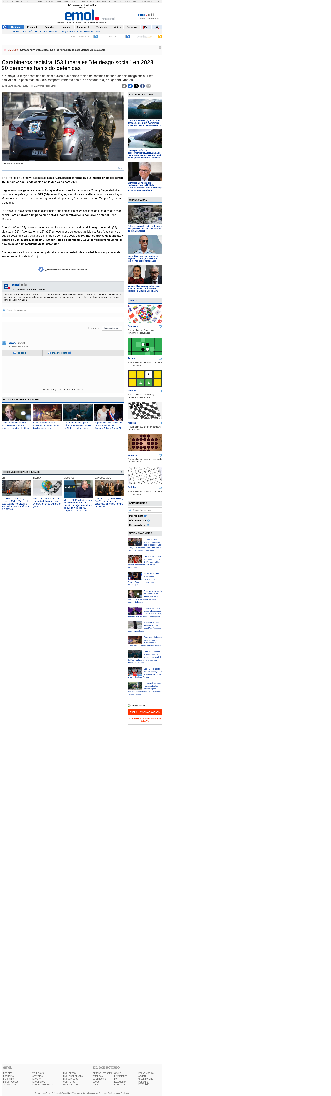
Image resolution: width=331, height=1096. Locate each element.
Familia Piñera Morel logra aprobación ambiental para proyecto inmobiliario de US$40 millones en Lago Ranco (144, 688)
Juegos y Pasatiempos (71, 31)
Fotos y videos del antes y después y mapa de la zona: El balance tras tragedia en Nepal (145, 228)
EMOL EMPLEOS (70, 1079)
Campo (49, 1)
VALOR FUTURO (145, 1079)
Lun (157, 1)
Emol (5, 1)
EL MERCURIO (99, 1079)
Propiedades (87, 1)
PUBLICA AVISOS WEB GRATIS (145, 712)
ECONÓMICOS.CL (146, 1073)
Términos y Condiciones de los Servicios (89, 1093)
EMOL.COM (98, 1076)
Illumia (37, 478)
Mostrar (82, 8)
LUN (116, 1079)
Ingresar (142, 18)
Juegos (133, 301)
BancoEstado (103, 478)
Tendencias (102, 27)
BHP (4, 478)
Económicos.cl (116, 1)
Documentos (41, 31)
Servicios (132, 27)
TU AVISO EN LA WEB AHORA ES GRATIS (144, 720)
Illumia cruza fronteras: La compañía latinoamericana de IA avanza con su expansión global (47, 502)
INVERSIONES (120, 1076)
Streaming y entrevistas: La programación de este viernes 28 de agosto (63, 49)
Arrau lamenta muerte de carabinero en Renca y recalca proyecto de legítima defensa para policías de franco (15, 428)
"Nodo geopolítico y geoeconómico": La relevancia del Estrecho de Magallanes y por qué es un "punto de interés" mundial (144, 154)
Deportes (49, 27)
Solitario (132, 455)
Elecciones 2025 (92, 31)
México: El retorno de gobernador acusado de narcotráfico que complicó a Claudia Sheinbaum (144, 288)
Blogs (30, 1)
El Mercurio (18, 1)
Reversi (132, 358)
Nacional (16, 27)
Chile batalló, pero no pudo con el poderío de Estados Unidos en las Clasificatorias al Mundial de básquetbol (144, 562)
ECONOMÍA (8, 1076)
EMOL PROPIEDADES (73, 1076)
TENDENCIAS (38, 1073)
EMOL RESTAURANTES (42, 1085)
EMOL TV (36, 1079)
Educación (28, 31)
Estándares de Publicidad (118, 1093)
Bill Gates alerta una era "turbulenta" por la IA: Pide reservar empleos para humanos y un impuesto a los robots (145, 186)
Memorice (133, 390)
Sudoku (132, 487)
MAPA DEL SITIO (70, 1085)
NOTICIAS (7, 1073)
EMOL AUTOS (69, 1073)
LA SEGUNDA (120, 1082)
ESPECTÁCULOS (10, 1082)
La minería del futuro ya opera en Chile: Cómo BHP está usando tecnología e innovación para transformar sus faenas (15, 503)
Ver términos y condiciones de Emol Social (63, 389)
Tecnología (16, 31)
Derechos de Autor (42, 1093)
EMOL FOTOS (38, 1082)
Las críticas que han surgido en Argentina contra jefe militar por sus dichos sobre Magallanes (143, 258)
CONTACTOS (69, 1082)
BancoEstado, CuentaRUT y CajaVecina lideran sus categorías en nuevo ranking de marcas (109, 502)
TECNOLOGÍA (9, 1085)
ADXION (142, 1076)
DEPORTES (8, 1079)
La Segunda (146, 1)
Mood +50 (69, 478)
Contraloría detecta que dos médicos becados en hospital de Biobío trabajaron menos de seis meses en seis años (144, 657)
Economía (32, 27)
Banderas (133, 326)
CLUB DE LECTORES (102, 1073)
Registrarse (153, 18)
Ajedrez (132, 422)
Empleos (101, 1)
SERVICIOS (37, 1076)
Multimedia (54, 31)
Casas (135, 1)
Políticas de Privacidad (61, 1093)
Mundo (66, 27)
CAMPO (117, 1073)
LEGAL (96, 1085)
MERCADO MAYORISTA (143, 1083)
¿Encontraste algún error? (66, 269)
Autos (75, 1)
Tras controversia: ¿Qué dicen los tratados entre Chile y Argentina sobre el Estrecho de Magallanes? (144, 123)
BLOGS (96, 1082)
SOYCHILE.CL (120, 1085)
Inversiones (62, 1)
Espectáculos (84, 27)
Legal (40, 1)
